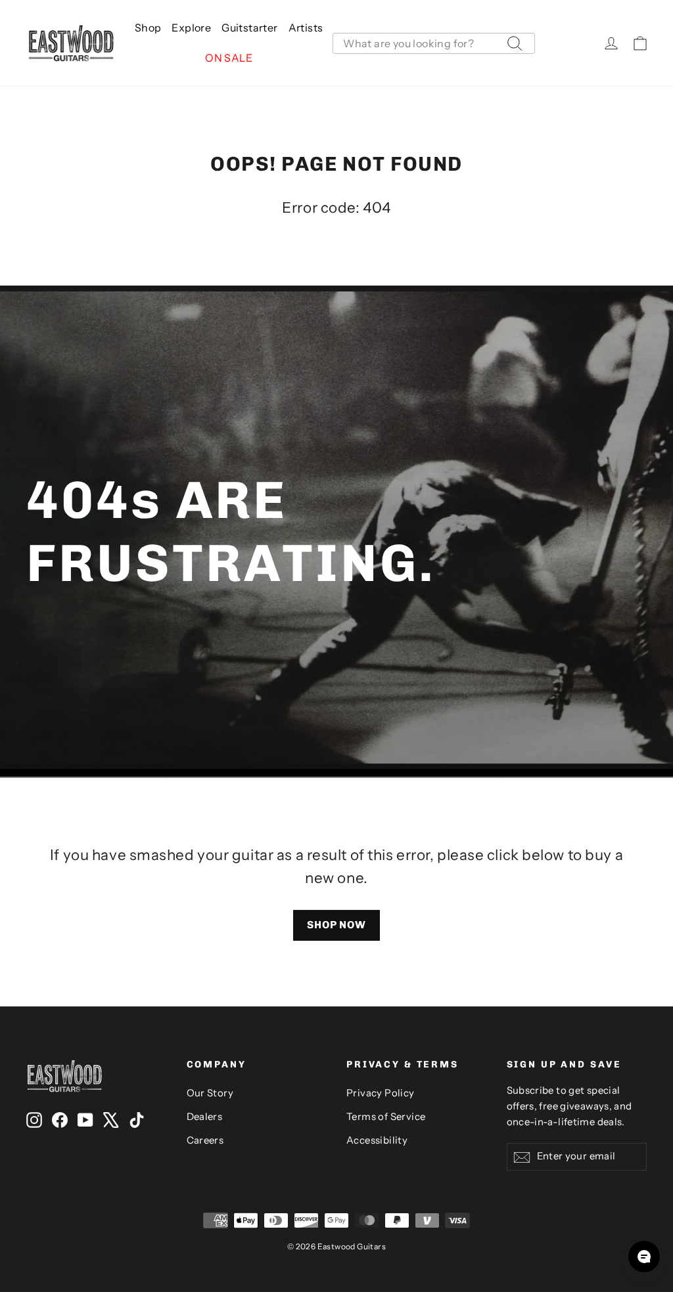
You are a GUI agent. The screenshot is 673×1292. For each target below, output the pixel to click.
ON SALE (228, 57)
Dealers (205, 1117)
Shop (148, 27)
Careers (205, 1140)
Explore (191, 27)
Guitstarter (249, 27)
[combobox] (434, 43)
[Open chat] (644, 1256)
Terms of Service (385, 1117)
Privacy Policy (380, 1093)
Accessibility (376, 1140)
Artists (306, 27)
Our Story (210, 1093)
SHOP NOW (336, 924)
